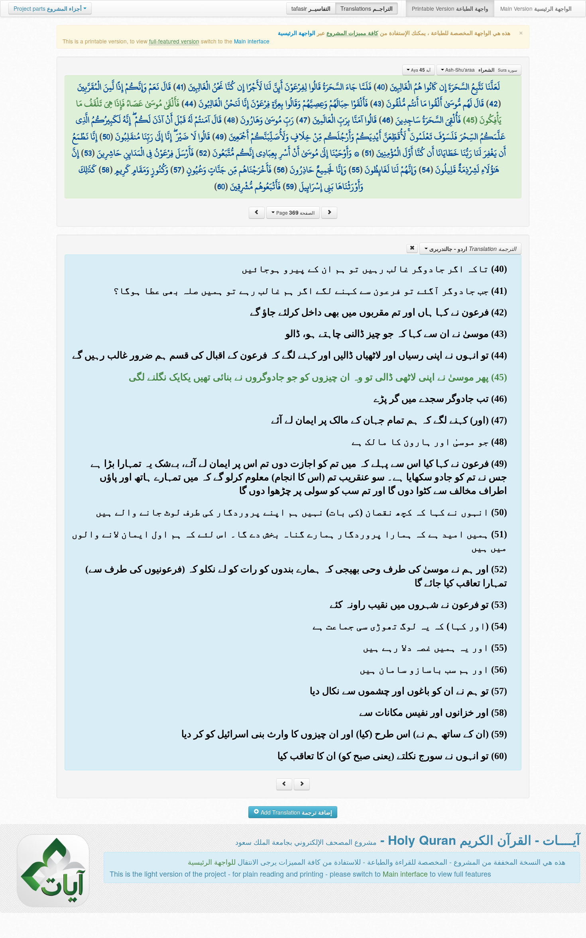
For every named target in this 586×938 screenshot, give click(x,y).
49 (219, 136)
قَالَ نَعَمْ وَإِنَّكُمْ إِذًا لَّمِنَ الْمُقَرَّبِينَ (124, 87)
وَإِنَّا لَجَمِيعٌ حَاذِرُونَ (318, 169)
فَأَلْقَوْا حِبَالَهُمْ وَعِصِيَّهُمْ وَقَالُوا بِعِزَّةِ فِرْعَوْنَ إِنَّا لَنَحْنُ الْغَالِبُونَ (283, 103)
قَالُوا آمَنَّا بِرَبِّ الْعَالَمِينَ (345, 120)
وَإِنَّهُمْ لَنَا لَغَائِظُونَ (391, 169)
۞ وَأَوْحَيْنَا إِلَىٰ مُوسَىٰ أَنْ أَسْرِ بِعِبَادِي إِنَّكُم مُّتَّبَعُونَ (286, 153)
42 (493, 103)
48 (231, 120)
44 (189, 103)
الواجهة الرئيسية (296, 33)
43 (377, 103)
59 (290, 186)
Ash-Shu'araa (480, 69)
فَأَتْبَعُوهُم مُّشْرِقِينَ (255, 186)
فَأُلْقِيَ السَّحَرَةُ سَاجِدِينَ (428, 120)
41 (179, 87)
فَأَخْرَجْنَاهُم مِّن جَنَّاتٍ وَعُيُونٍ (229, 169)
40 (381, 87)
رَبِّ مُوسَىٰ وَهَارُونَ (267, 120)
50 (106, 136)
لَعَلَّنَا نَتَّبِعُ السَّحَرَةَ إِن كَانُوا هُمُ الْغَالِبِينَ (445, 87)
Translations (366, 8)
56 (281, 169)
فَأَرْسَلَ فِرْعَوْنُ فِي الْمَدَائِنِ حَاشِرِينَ (145, 153)
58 (106, 169)
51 (368, 153)
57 (177, 169)
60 (221, 186)
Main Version (536, 8)
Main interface (251, 41)
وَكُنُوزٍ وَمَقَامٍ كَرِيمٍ (141, 169)
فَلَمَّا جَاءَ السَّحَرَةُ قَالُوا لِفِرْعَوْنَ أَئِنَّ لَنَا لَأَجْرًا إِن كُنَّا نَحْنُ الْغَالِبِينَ (280, 87)
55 (356, 169)
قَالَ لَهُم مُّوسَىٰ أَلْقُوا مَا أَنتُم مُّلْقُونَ (435, 103)
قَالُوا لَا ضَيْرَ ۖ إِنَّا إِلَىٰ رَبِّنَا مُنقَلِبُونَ (162, 136)
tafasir (310, 8)
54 (426, 169)
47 (303, 120)
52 (203, 153)
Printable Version (450, 8)
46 (386, 120)
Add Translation (295, 812)
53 (88, 153)
